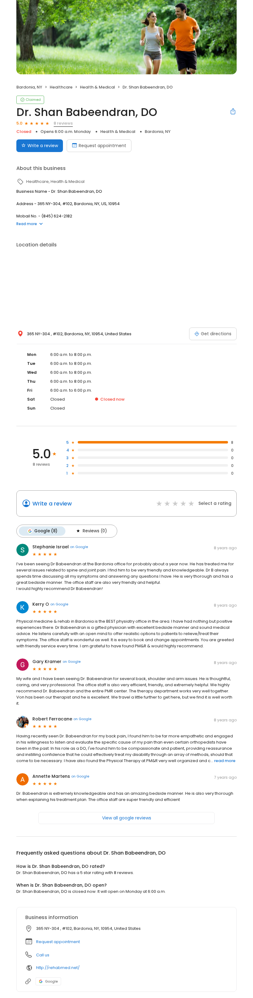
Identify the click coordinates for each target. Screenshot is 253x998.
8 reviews (63, 123)
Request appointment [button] (58, 942)
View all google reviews (126, 818)
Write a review (42, 145)
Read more (26, 223)
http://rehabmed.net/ (58, 968)
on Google (79, 546)
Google (51, 981)
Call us (42, 955)
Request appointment (102, 145)
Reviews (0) (95, 531)
